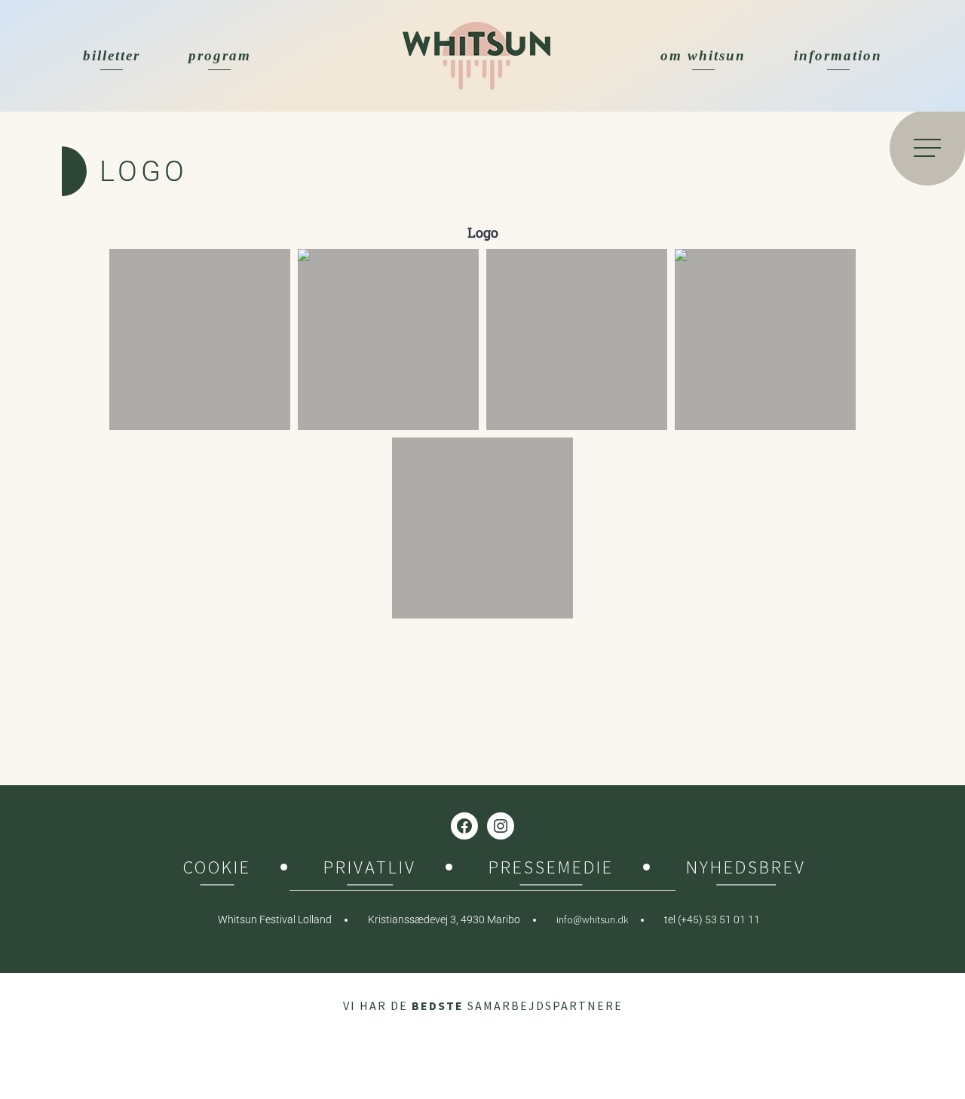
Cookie (217, 869)
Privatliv (369, 869)
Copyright (483, 953)
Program (219, 55)
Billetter (111, 55)
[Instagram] (500, 826)
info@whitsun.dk (592, 919)
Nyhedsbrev (746, 869)
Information (838, 55)
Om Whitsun (703, 55)
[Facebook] (464, 826)
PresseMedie (551, 869)
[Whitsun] (476, 56)
